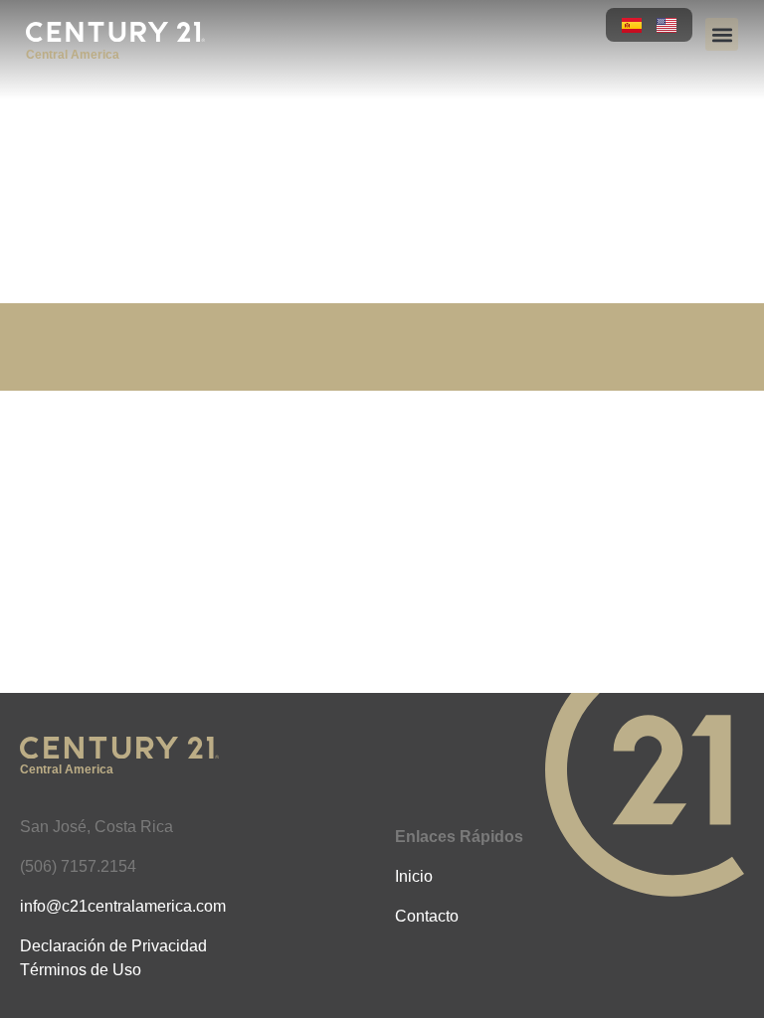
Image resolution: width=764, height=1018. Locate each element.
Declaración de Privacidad (113, 945)
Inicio (414, 876)
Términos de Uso (80, 969)
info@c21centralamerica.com (123, 906)
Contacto (427, 916)
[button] (721, 34)
